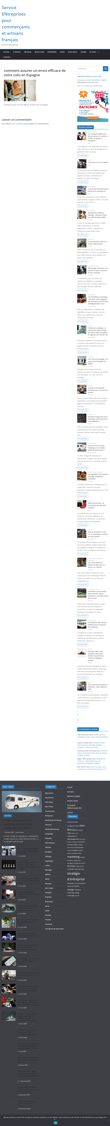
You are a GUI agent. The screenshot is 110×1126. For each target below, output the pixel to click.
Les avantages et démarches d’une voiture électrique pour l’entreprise (28, 850)
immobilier (70, 847)
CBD (68, 833)
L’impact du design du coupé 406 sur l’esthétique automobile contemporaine (27, 947)
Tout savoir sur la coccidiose (98, 162)
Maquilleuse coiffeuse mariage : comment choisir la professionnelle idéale (97, 215)
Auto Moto (72, 52)
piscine (83, 863)
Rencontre (49, 902)
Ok (56, 1123)
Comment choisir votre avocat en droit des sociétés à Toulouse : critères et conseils (91, 745)
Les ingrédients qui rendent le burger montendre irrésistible (98, 476)
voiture (76, 886)
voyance (77, 895)
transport (82, 883)
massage (82, 857)
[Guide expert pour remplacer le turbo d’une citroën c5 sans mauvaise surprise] (9, 1091)
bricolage (80, 830)
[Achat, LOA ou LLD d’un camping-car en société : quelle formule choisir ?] (22, 801)
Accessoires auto (72, 822)
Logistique (49, 861)
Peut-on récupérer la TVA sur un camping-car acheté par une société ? (97, 534)
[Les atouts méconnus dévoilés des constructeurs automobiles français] (9, 882)
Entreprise (52, 52)
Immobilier (49, 834)
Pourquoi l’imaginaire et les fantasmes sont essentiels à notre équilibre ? (98, 419)
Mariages (91, 210)
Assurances (49, 798)
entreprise (82, 839)
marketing (73, 856)
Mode (90, 501)
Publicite (48, 897)
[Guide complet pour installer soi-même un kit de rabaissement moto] (9, 910)
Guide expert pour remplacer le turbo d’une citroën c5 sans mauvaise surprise (28, 1089)
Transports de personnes (54, 929)
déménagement (73, 839)
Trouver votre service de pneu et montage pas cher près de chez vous (28, 1059)
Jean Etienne (20, 832)
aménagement (71, 826)
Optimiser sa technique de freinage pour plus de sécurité (28, 934)
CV (76, 836)
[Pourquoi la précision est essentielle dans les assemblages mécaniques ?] (9, 1034)
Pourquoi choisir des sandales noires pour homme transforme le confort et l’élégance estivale (96, 655)
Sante (90, 682)
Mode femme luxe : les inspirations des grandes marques (97, 505)
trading (77, 883)
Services (91, 239)
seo (82, 869)
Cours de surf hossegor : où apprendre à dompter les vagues (98, 361)
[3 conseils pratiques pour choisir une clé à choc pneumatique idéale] (9, 1105)
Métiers (48, 874)
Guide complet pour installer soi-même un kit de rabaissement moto (27, 908)
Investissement (79, 847)
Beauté (77, 826)
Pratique (27, 52)
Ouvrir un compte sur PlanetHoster (89, 86)
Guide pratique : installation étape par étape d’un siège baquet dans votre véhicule (27, 988)
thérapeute (70, 883)
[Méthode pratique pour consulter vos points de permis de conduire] (9, 896)
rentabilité (70, 869)
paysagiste (70, 863)
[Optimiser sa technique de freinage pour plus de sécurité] (9, 936)
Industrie (91, 295)
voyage (70, 889)
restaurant (77, 869)
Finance (69, 842)
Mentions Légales (73, 796)
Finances (91, 529)
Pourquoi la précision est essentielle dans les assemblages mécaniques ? (27, 1032)
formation (75, 842)
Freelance (80, 845)
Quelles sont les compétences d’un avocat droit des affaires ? (92, 737)
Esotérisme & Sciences (53, 820)
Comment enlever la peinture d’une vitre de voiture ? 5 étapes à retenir (92, 753)
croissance (71, 836)
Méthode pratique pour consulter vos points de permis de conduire (28, 894)
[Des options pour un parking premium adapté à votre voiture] (9, 923)
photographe (77, 863)
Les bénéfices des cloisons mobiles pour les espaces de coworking (97, 624)
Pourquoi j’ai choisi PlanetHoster (88, 80)
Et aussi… (93, 52)
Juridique (48, 852)
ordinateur (70, 860)
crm (77, 833)
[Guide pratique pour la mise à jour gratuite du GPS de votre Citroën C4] (9, 962)
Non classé (49, 888)
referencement (79, 866)
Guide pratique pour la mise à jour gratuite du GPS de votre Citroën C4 (28, 961)
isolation (69, 850)
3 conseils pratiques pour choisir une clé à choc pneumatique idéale (26, 1103)
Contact (6, 57)
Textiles (48, 920)
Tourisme (91, 186)
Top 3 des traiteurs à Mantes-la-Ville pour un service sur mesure (96, 565)
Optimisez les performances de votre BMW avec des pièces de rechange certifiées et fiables (28, 1046)
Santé (62, 52)
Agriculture (49, 793)
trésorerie (70, 886)
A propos (17, 52)
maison (80, 853)
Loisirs (83, 52)
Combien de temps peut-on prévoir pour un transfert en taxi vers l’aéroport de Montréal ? (28, 1074)
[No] (107, 1120)
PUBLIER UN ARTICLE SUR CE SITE (89, 76)
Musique (48, 884)
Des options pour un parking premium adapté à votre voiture (27, 922)
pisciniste (71, 866)
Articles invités (72, 801)
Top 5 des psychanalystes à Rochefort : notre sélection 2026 (98, 687)
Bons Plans (39, 52)
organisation (77, 860)
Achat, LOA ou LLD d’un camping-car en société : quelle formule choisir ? (96, 448)
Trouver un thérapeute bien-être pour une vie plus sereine (98, 390)
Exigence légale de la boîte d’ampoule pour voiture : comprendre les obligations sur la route (28, 865)
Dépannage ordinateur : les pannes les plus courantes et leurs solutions (98, 270)
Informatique (93, 266)
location (75, 850)
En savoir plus (82, 155)
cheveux (73, 833)
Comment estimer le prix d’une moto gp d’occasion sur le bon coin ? (28, 975)
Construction (93, 589)
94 (78, 720)
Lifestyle (91, 414)
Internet (48, 847)
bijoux (74, 830)
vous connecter (17, 123)
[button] (98, 51)
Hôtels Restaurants (95, 472)
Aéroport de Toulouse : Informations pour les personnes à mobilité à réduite (91, 761)
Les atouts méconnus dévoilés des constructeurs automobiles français (28, 880)
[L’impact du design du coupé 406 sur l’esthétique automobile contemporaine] (9, 949)
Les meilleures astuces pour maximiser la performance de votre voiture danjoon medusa (28, 1002)
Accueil (6, 52)
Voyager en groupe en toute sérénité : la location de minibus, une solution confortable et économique (27, 1017)
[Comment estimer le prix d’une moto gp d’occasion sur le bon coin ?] (9, 976)
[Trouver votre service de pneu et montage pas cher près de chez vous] (9, 1061)
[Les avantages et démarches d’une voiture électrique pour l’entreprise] (9, 852)
